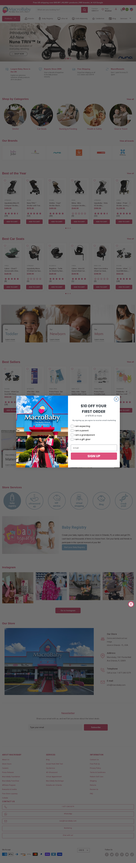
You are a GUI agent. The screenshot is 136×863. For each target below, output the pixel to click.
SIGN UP (94, 456)
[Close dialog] (116, 399)
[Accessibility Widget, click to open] (131, 604)
